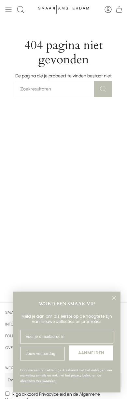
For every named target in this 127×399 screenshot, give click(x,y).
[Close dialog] (114, 298)
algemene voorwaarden (38, 380)
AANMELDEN (91, 353)
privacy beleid (81, 375)
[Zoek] (103, 89)
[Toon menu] (8, 9)
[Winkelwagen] (119, 9)
